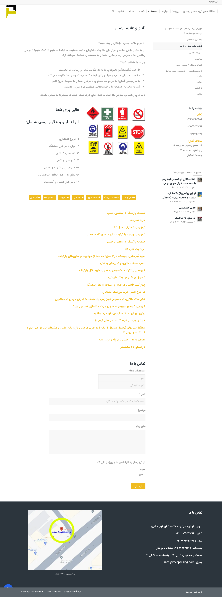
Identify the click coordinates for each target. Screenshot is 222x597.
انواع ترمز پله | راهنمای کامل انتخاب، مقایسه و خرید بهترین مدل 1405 (183, 31)
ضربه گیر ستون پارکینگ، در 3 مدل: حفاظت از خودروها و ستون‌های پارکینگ (101, 256)
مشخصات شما (137, 371)
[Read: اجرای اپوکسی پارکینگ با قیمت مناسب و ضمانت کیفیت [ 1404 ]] (199, 194)
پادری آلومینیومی (187, 208)
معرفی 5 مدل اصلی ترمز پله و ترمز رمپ (122, 339)
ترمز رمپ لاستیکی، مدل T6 (129, 227)
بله (141, 469)
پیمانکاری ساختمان (194, 39)
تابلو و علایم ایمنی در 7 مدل (190, 46)
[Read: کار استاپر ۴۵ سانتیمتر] (199, 219)
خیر (141, 475)
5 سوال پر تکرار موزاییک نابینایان (126, 277)
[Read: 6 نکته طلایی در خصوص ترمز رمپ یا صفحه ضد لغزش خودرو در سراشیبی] (199, 180)
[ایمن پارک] (11, 11)
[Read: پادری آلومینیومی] (199, 208)
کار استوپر (198, 88)
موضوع (141, 410)
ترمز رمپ (198, 59)
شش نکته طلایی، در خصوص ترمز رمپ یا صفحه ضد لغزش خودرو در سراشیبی (100, 299)
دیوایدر (199, 82)
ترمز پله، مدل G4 (135, 249)
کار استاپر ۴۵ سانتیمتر (133, 347)
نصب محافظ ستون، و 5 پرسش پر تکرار (122, 263)
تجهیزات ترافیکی (195, 52)
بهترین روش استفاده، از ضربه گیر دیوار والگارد (119, 313)
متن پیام (140, 426)
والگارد (199, 94)
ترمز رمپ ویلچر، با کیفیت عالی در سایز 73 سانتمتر (116, 234)
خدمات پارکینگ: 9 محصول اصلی (126, 213)
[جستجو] (113, 11)
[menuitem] (199, 11)
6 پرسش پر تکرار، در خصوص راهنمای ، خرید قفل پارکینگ (112, 270)
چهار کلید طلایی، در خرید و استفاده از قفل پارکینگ (116, 285)
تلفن (142, 394)
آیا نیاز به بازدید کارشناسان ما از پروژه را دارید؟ (121, 462)
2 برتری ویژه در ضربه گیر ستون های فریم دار (119, 320)
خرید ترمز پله (137, 220)
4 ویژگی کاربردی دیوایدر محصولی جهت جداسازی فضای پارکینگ (108, 306)
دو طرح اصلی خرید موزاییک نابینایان (123, 292)
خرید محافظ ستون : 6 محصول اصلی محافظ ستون (184, 73)
